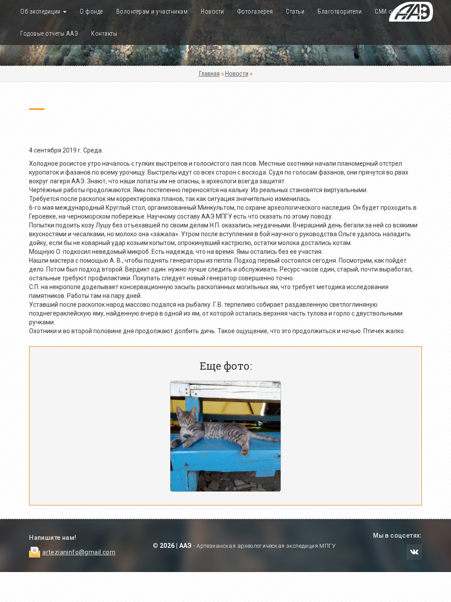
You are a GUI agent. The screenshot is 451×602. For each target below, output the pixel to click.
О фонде (91, 11)
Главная (209, 74)
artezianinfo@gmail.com (78, 552)
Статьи (295, 11)
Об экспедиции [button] (41, 11)
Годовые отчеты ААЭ (49, 33)
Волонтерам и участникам (152, 11)
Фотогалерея (255, 11)
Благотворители (340, 11)
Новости (212, 11)
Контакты (104, 33)
